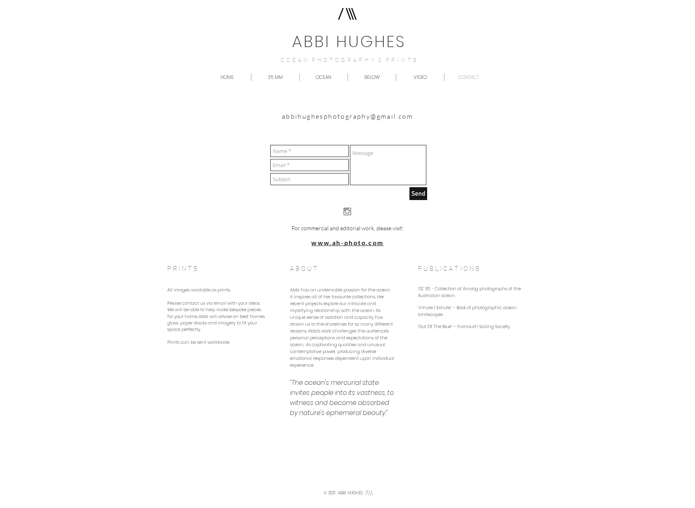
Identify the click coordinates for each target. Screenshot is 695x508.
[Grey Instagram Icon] (347, 211)
